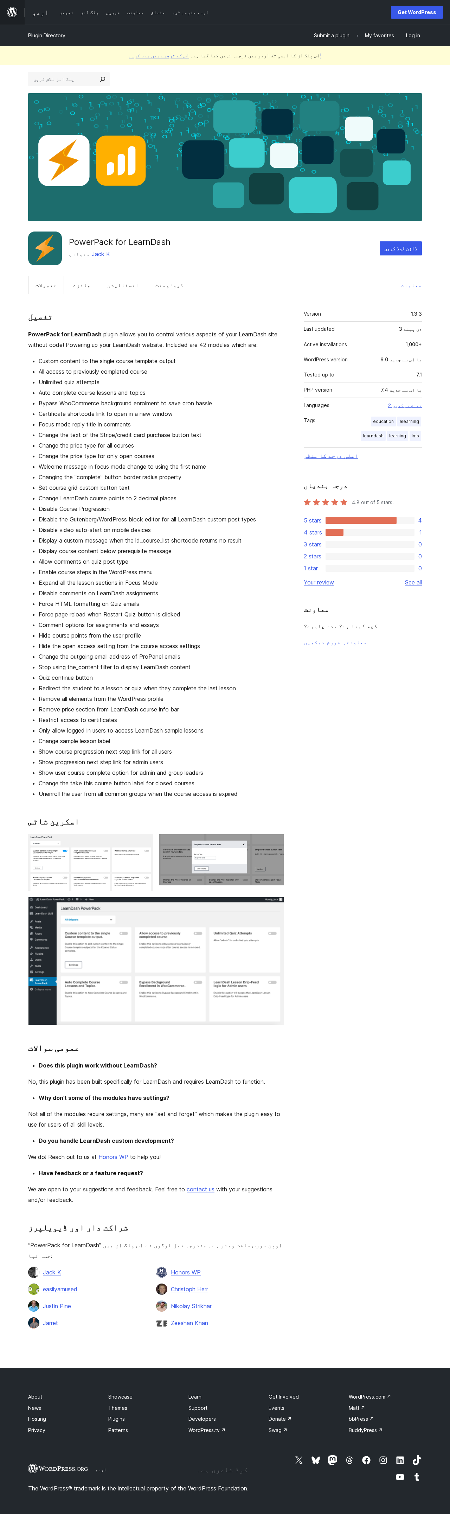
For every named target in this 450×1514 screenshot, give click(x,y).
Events (276, 1408)
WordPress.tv (207, 1430)
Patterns (118, 1430)
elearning (409, 421)
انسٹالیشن (123, 285)
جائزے (82, 285)
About (35, 1397)
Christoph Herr (189, 1289)
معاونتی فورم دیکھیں (335, 642)
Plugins (116, 1419)
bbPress (361, 1419)
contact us (200, 1189)
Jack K (101, 254)
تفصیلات (46, 285)
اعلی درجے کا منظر (331, 455)
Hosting (37, 1419)
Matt (357, 1408)
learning (397, 435)
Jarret (50, 1322)
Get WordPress (417, 12)
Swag (278, 1430)
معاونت (411, 285)
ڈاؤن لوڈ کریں (400, 248)
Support (197, 1408)
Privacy (36, 1430)
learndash (373, 435)
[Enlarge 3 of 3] (274, 906)
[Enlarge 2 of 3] (274, 843)
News (34, 1408)
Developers (202, 1419)
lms (415, 435)
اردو (101, 1469)
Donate (280, 1419)
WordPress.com (370, 1397)
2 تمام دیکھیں (405, 405)
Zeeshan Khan (189, 1322)
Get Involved (284, 1397)
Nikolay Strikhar (191, 1306)
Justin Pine (57, 1306)
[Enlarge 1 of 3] (143, 843)
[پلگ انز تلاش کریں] (103, 79)
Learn (194, 1397)
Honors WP (113, 1156)
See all (413, 582)
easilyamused (60, 1289)
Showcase (120, 1397)
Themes (117, 1408)
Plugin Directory (46, 35)
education (383, 421)
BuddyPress (366, 1430)
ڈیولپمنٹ (169, 285)
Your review (319, 582)
